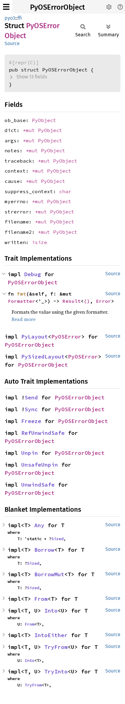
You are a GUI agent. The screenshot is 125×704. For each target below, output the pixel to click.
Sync (31, 409)
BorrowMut (49, 574)
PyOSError (66, 336)
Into (51, 610)
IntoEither (51, 635)
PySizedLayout (43, 356)
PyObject (44, 120)
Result (71, 301)
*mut (30, 130)
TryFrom (56, 646)
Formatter (21, 301)
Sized (57, 538)
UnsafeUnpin (39, 464)
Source (12, 43)
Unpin (29, 452)
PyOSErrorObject (57, 7)
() (87, 301)
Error (103, 301)
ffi (20, 18)
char (65, 191)
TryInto (56, 671)
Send (31, 397)
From (41, 598)
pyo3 (10, 18)
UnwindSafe (38, 484)
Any (39, 525)
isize (39, 242)
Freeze (31, 421)
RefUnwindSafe (43, 432)
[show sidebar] (6, 7)
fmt (21, 294)
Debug (32, 274)
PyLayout (34, 336)
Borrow (44, 549)
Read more (23, 319)
